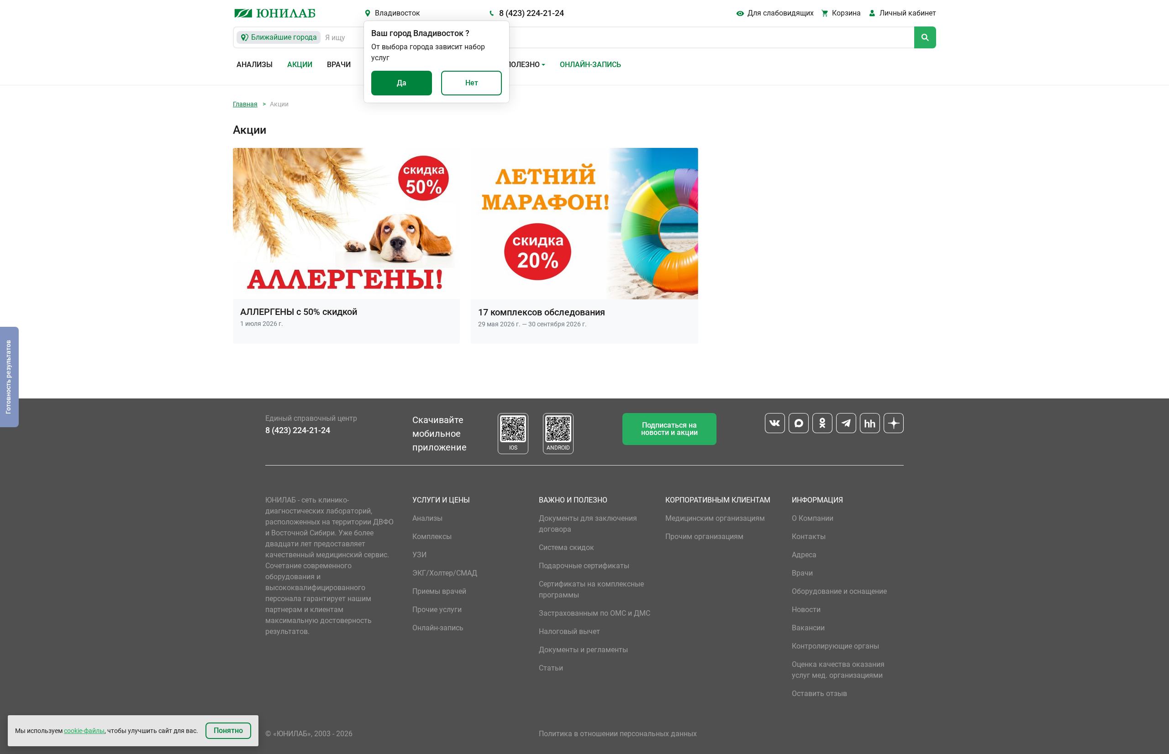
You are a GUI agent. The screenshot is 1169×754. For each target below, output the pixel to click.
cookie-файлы (84, 730)
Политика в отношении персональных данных (618, 733)
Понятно (228, 730)
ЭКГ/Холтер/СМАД (444, 573)
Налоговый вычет (569, 631)
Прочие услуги (437, 609)
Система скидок (566, 547)
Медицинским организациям (715, 518)
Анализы (255, 64)
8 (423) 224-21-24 (531, 13)
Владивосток (397, 13)
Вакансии (808, 627)
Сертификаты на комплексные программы (591, 589)
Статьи (551, 668)
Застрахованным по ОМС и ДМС (594, 613)
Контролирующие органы (835, 646)
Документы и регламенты (583, 649)
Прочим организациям (704, 536)
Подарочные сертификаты (584, 565)
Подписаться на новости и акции (669, 429)
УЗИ (419, 554)
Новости (806, 609)
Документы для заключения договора (588, 524)
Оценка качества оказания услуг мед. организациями (838, 670)
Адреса (804, 554)
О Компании (812, 518)
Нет (471, 83)
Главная (245, 104)
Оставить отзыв (819, 693)
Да (401, 83)
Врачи (339, 64)
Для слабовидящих (781, 13)
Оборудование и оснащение (839, 591)
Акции (299, 64)
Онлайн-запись (590, 64)
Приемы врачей (439, 591)
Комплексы (432, 536)
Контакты (809, 536)
